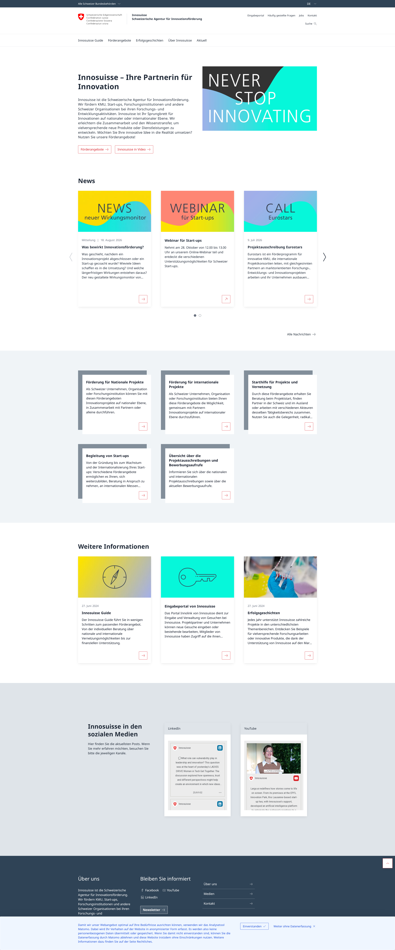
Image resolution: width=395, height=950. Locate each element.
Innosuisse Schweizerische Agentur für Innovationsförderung (167, 17)
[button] (119, 40)
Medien (209, 894)
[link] (114, 402)
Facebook (152, 890)
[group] (114, 249)
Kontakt (209, 903)
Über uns (210, 884)
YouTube (173, 890)
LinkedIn (151, 897)
